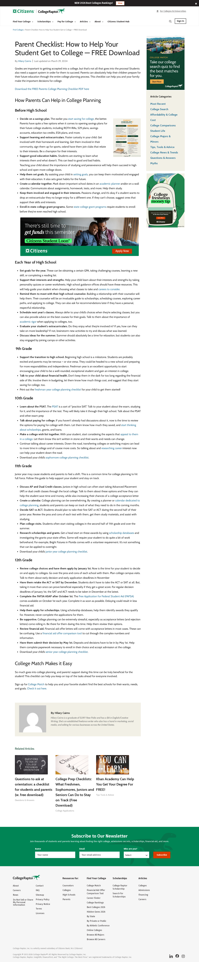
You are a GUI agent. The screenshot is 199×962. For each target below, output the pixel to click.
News (15, 895)
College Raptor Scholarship (120, 887)
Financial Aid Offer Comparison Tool (96, 892)
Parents (66, 899)
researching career (111, 448)
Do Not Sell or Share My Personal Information (23, 902)
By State (91, 916)
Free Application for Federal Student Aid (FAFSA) (106, 596)
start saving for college (81, 118)
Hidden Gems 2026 (96, 912)
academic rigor (28, 321)
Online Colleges (94, 930)
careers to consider (109, 289)
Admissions (144, 890)
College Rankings (95, 902)
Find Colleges (18, 30)
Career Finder (93, 898)
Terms (39, 908)
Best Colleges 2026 (96, 907)
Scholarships (44, 21)
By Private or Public (96, 921)
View (120, 3)
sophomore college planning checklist (67, 457)
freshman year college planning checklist (58, 389)
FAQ (37, 890)
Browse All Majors (95, 934)
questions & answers (24, 800)
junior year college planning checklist (66, 551)
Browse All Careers (96, 939)
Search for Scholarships (119, 895)
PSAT (55, 406)
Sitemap (40, 895)
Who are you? (130, 849)
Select (128, 855)
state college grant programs (90, 206)
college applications (65, 810)
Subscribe (162, 855)
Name (38, 849)
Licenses (40, 913)
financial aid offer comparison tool (62, 633)
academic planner (110, 183)
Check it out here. (37, 688)
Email (82, 849)
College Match (36, 684)
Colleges (67, 890)
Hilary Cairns (62, 713)
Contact (39, 885)
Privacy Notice (43, 904)
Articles (84, 21)
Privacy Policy (42, 899)
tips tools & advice (105, 795)
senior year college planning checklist (67, 651)
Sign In (180, 20)
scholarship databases (121, 533)
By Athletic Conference (98, 925)
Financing (143, 894)
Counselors (68, 885)
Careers (17, 890)
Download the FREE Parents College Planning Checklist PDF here (52, 89)
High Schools (69, 894)
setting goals (80, 174)
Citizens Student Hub (118, 21)
